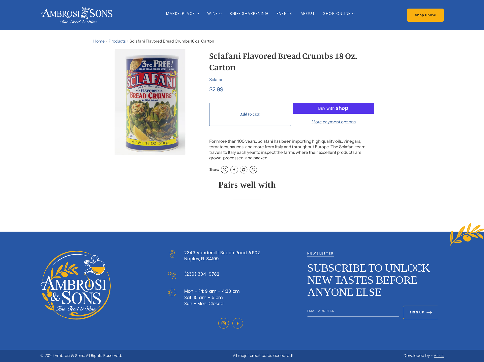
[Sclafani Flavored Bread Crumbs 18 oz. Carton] (150, 102)
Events (284, 13)
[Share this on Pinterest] (244, 169)
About (307, 13)
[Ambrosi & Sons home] (76, 15)
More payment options (334, 121)
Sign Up (416, 312)
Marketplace (180, 13)
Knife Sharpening (249, 13)
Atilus (439, 355)
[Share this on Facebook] (234, 169)
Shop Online (337, 13)
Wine (212, 13)
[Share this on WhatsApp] (253, 169)
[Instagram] (223, 323)
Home (99, 41)
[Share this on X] (224, 169)
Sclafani (217, 79)
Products (117, 41)
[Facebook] (237, 323)
